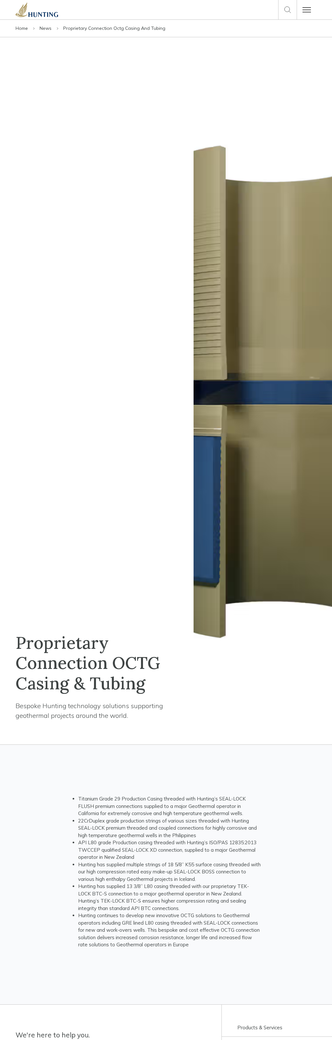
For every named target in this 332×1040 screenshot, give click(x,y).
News (46, 28)
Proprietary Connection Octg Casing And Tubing (114, 28)
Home (22, 28)
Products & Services (259, 1027)
